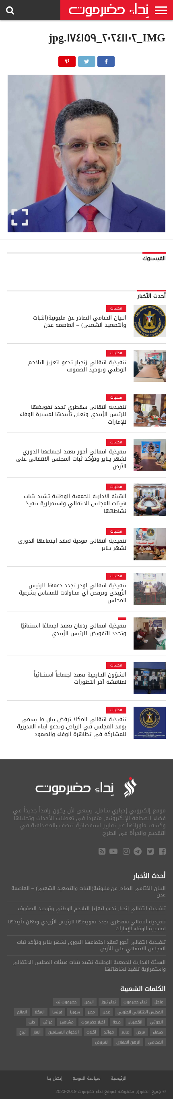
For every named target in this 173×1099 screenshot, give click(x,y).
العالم (22, 1012)
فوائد (109, 1032)
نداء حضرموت (135, 1002)
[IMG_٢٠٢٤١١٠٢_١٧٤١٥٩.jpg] (86, 230)
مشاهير (67, 1022)
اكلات (91, 1032)
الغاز (37, 1032)
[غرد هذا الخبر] (86, 59)
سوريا (75, 1012)
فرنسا (57, 1012)
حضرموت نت (66, 1002)
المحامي (155, 1042)
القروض (102, 1042)
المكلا (40, 1012)
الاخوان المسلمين (63, 1032)
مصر (91, 1012)
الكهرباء (135, 1022)
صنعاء (158, 1032)
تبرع (22, 1032)
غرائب (47, 1022)
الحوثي (156, 1022)
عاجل (158, 1002)
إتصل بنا (54, 1078)
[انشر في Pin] (67, 59)
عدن (106, 1012)
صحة (117, 1022)
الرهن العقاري (128, 1042)
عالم (125, 1032)
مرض (140, 1032)
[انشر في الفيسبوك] (106, 59)
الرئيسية (118, 1078)
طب (32, 1022)
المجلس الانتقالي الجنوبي (140, 1012)
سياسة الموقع (86, 1078)
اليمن (89, 1002)
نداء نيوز (108, 1002)
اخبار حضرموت (93, 1022)
